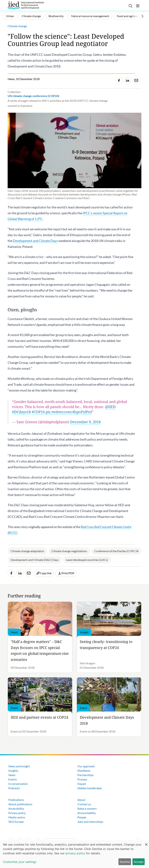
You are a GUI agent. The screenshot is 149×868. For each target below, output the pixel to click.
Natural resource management (90, 16)
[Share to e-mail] (136, 80)
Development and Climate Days (35, 241)
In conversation (18, 783)
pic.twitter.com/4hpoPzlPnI (69, 411)
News (11, 775)
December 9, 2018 (85, 421)
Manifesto (83, 770)
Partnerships (85, 775)
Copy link (46, 573)
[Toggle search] (130, 6)
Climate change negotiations (69, 551)
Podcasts (14, 788)
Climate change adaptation (27, 551)
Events (12, 779)
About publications (20, 804)
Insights (13, 770)
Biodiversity (56, 16)
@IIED (110, 406)
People (81, 817)
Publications (16, 799)
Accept (139, 862)
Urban (10, 16)
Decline (125, 862)
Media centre (16, 817)
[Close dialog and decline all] (146, 842)
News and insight (19, 766)
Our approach (86, 766)
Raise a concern (87, 808)
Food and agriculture (130, 16)
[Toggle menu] (137, 5)
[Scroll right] (142, 16)
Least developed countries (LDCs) (87, 559)
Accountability (86, 813)
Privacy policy (17, 813)
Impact (81, 783)
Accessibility (16, 808)
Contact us (84, 804)
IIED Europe (16, 821)
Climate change (31, 16)
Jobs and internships (90, 821)
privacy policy (75, 853)
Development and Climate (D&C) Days (35, 559)
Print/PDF (67, 573)
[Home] (26, 5)
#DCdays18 (21, 411)
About (81, 799)
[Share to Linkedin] (127, 80)
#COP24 (38, 411)
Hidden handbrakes (89, 788)
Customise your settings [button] (19, 862)
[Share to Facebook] (118, 80)
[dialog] (74, 854)
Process (82, 779)
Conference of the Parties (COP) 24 (116, 551)
